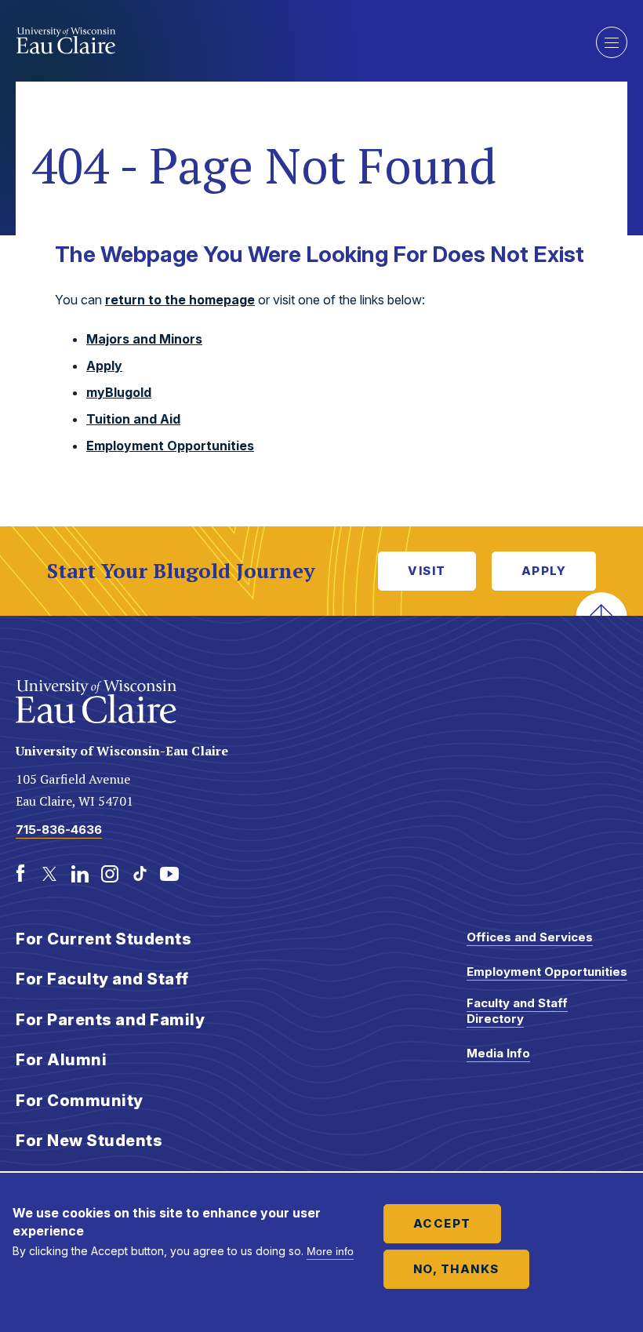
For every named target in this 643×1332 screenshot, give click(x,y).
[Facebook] (20, 874)
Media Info (498, 1053)
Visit (427, 570)
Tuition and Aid (133, 419)
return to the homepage (180, 300)
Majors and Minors (144, 339)
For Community (79, 1100)
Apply (104, 365)
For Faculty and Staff (102, 979)
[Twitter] (50, 874)
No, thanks (456, 1268)
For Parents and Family (110, 1019)
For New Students (89, 1140)
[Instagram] (110, 874)
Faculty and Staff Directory (517, 1010)
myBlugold (118, 392)
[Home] (294, 41)
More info (330, 1251)
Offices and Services (530, 937)
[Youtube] (169, 874)
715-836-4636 (59, 829)
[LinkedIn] (80, 874)
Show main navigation (611, 42)
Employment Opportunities (170, 445)
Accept (442, 1223)
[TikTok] (139, 874)
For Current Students (103, 939)
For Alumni (61, 1059)
